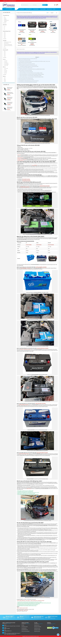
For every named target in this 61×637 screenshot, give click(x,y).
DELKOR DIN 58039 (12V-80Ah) (42, 452)
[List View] (48, 12)
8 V (4, 27)
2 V (4, 29)
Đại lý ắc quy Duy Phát (50, 625)
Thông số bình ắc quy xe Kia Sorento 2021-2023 (25, 62)
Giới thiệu (23, 625)
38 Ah (5, 53)
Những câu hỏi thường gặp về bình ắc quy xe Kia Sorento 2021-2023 (27, 58)
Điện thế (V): (20, 23)
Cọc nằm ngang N (6, 64)
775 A (5, 77)
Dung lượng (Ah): (20, 25)
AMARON (5, 21)
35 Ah (5, 52)
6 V (4, 28)
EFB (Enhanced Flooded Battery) (8, 45)
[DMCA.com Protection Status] (49, 628)
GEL (4, 46)
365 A (5, 37)
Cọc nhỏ (5, 69)
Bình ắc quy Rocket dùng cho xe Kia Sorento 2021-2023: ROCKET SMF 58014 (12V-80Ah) (31, 74)
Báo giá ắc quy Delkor (37, 629)
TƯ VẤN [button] (35, 622)
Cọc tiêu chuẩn (6, 68)
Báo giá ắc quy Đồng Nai (37, 626)
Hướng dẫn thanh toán (25, 629)
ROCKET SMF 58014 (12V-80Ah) (42, 348)
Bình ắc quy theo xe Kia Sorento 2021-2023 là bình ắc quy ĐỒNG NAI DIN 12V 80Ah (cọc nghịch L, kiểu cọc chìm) (34, 61)
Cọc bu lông (5, 70)
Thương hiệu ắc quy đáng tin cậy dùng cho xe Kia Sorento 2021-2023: (28, 66)
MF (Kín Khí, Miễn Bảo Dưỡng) (8, 44)
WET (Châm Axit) (6, 43)
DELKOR (5, 19)
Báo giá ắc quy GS (36, 625)
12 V (4, 26)
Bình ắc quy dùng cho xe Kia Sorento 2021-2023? (25, 70)
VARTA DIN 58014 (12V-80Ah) (40, 403)
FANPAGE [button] (49, 622)
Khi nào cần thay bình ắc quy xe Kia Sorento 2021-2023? (26, 79)
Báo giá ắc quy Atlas (37, 631)
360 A (5, 36)
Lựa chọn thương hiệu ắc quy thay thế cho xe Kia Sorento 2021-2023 (27, 65)
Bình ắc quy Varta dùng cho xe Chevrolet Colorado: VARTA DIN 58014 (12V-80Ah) (30, 75)
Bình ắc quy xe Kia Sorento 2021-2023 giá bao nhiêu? (25, 78)
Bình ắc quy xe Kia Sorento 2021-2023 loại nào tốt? (25, 67)
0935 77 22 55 (5, 0)
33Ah (4, 51)
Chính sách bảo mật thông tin (25, 631)
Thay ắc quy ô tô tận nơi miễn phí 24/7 (53, 0)
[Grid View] (47, 12)
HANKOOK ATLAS (6, 20)
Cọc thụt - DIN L (6, 65)
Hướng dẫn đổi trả (24, 628)
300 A (5, 32)
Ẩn (38, 57)
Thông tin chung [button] (25, 622)
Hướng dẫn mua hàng (25, 626)
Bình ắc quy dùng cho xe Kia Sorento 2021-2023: (26, 71)
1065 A (5, 81)
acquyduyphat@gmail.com (12, 0)
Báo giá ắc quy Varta (37, 628)
